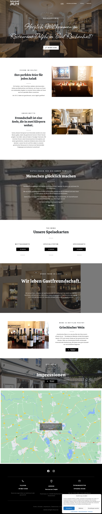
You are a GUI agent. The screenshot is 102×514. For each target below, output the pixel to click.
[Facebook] (48, 471)
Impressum (90, 511)
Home (35, 506)
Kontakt (40, 506)
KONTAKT (89, 3)
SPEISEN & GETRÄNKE (72, 3)
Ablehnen (81, 508)
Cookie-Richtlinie (74, 511)
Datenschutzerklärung (82, 511)
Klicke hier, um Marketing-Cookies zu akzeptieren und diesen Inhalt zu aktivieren (51, 426)
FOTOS (82, 3)
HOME (62, 3)
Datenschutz (54, 506)
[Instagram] (53, 471)
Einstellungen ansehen (93, 508)
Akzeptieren (69, 508)
